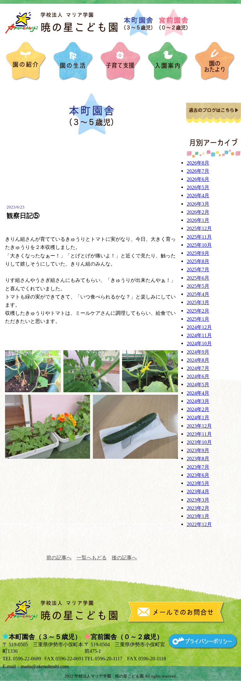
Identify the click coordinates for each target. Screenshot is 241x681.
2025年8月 (198, 261)
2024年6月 (198, 376)
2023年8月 (198, 459)
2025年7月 (198, 269)
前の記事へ (59, 558)
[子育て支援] (120, 61)
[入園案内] (168, 61)
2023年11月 (199, 434)
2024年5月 (198, 385)
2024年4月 (198, 393)
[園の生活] (73, 61)
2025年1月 (198, 319)
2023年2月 (198, 508)
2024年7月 (198, 368)
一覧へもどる (92, 558)
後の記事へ (124, 558)
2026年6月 (198, 179)
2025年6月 (198, 278)
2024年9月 (198, 352)
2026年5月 (198, 187)
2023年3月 (198, 500)
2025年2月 (198, 311)
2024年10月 (199, 343)
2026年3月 (198, 204)
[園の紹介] (26, 61)
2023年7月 (198, 467)
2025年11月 (199, 237)
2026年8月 (198, 163)
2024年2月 (198, 409)
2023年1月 (198, 516)
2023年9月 (198, 450)
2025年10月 (199, 245)
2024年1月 (198, 417)
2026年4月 (198, 195)
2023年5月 (198, 483)
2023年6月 (198, 475)
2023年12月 (199, 426)
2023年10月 (199, 442)
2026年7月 (198, 171)
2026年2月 (198, 212)
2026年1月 (198, 220)
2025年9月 (198, 253)
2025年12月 (199, 228)
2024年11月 (199, 335)
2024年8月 (198, 360)
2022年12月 (199, 524)
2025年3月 (198, 302)
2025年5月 (198, 286)
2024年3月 (198, 401)
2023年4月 (198, 491)
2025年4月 (198, 294)
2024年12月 (199, 327)
